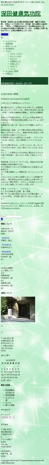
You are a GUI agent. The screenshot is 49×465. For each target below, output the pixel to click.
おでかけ (13, 58)
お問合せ (9, 73)
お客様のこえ (15, 61)
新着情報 (9, 43)
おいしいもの (15, 56)
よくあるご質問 (11, 71)
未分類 (30, 203)
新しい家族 (10, 405)
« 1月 (3, 380)
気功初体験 (10, 395)
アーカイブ (5, 415)
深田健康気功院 (21, 13)
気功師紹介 (10, 48)
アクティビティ (16, 53)
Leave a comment (12, 208)
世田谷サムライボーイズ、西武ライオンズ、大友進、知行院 (22, 205)
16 (2, 374)
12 (10, 372)
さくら (8, 402)
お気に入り (14, 63)
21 (16, 374)
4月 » (9, 380)
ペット (12, 68)
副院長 (27, 99)
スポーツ (13, 66)
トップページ (10, 41)
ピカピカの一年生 (9, 94)
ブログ (8, 51)
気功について (10, 46)
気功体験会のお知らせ (10, 391)
